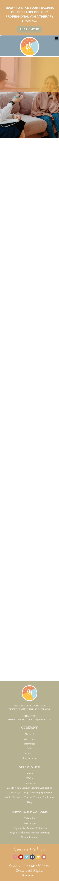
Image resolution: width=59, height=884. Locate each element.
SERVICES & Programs (29, 812)
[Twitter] (26, 857)
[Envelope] (43, 857)
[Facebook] (32, 857)
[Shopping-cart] (38, 857)
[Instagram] (15, 857)
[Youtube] (20, 857)
